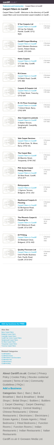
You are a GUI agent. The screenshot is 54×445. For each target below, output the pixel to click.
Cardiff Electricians (7, 355)
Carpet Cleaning (14, 404)
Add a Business (12, 388)
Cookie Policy (18, 377)
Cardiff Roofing (6, 363)
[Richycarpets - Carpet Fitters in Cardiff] (9, 193)
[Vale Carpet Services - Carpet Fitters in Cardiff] (9, 146)
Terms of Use (21, 380)
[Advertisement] (27, 292)
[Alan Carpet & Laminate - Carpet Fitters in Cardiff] (9, 125)
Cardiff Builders (6, 354)
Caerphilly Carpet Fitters (9, 336)
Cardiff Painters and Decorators (11, 357)
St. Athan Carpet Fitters (9, 342)
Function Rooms (23, 426)
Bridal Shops (20, 400)
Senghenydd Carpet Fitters (10, 340)
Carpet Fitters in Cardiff (27, 27)
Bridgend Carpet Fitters (9, 334)
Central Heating (12, 408)
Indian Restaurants (30, 430)
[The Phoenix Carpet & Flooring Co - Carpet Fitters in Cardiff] (9, 225)
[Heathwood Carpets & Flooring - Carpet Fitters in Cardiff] (9, 208)
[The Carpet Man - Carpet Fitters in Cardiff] (9, 161)
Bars (20, 393)
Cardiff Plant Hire (7, 359)
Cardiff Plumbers (7, 361)
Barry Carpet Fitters (8, 332)
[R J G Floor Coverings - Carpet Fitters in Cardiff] (9, 111)
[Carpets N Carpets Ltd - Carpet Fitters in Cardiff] (9, 96)
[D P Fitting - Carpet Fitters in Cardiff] (9, 243)
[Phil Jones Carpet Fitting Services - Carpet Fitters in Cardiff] (9, 176)
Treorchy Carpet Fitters (9, 346)
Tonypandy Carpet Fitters (9, 344)
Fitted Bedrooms (26, 423)
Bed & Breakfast (25, 396)
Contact (32, 373)
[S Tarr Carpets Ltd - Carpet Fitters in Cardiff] (9, 32)
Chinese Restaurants (15, 411)
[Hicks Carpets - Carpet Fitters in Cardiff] (9, 66)
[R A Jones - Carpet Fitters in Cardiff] (9, 81)
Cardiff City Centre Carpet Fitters (12, 338)
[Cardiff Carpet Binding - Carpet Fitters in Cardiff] (9, 49)
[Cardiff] (17, 4)
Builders (34, 400)
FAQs (20, 384)
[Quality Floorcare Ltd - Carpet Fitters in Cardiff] (9, 257)
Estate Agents (11, 419)
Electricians (26, 415)
